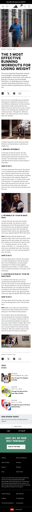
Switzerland (18, 509)
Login (8, 431)
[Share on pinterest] (14, 93)
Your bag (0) (21, 431)
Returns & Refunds (21, 457)
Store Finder (19, 471)
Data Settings (20, 493)
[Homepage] (15, 7)
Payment (18, 467)
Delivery (4, 457)
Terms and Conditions (8, 503)
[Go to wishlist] (7, 6)
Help (3, 471)
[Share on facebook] (2, 93)
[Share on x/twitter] (8, 93)
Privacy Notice (20, 498)
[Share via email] (19, 93)
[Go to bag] (29, 6)
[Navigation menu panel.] (3, 6)
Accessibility (19, 503)
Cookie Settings (6, 493)
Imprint (4, 467)
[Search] (25, 6)
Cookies (4, 498)
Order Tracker (5, 462)
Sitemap (18, 462)
